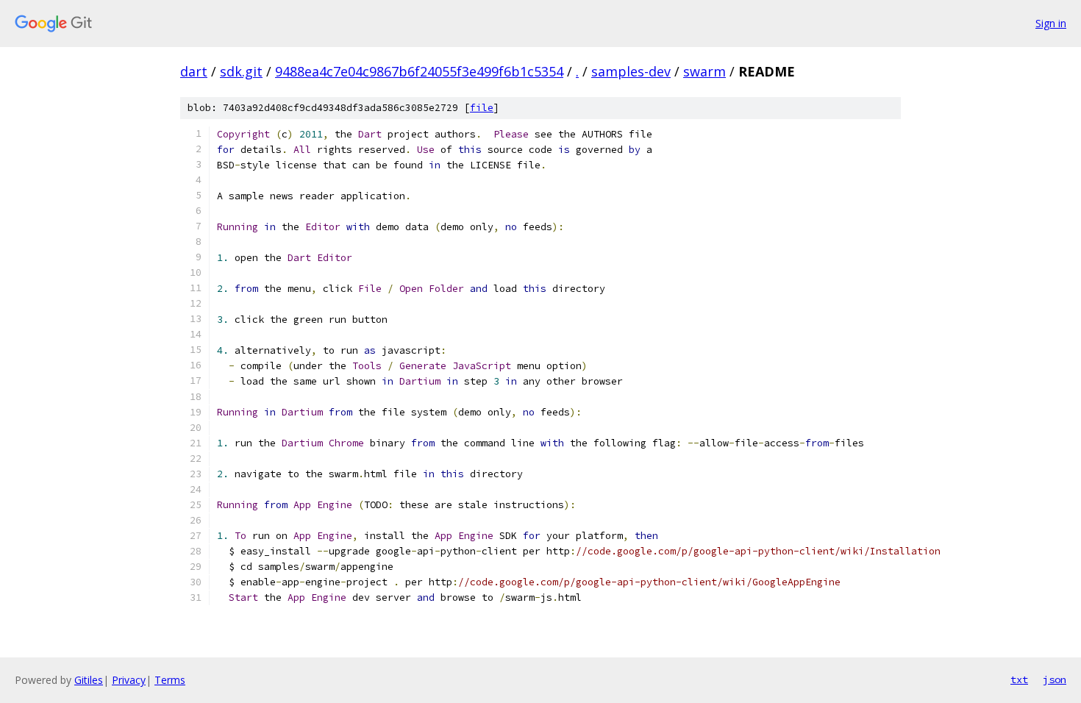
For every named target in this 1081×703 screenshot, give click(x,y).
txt (1019, 679)
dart (193, 71)
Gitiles (88, 680)
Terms (169, 680)
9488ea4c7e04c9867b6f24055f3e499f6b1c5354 (419, 71)
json (1054, 679)
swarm (704, 71)
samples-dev (631, 71)
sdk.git (241, 71)
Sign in (1050, 23)
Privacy (129, 680)
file (481, 107)
